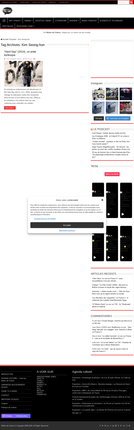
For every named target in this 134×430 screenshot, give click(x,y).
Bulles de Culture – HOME (4, 20)
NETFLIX (40, 391)
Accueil (5, 39)
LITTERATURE (61, 21)
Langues (4, 403)
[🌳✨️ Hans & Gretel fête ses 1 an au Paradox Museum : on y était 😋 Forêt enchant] (126, 243)
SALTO (39, 392)
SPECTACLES (7, 26)
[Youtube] (113, 425)
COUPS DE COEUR (39, 2)
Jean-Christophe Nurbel (13, 59)
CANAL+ (40, 381)
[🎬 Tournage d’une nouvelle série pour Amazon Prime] (98, 94)
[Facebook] (100, 425)
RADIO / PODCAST (89, 21)
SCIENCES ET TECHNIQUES (111, 21)
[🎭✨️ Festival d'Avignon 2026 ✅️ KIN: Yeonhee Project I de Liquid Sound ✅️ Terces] (112, 243)
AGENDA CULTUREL (9, 2)
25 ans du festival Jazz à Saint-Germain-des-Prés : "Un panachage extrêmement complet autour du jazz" (111, 154)
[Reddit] (116, 425)
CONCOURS (24, 2)
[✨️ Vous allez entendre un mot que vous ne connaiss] (126, 108)
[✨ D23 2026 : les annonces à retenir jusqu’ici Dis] (126, 94)
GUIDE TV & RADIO (9, 391)
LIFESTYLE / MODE (43, 21)
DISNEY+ (40, 383)
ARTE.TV (40, 379)
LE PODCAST (64, 2)
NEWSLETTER (7, 374)
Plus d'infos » (10, 108)
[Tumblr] (118, 425)
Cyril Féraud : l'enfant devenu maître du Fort (108, 133)
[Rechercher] (131, 2)
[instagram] (127, 425)
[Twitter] (102, 425)
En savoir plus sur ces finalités (45, 219)
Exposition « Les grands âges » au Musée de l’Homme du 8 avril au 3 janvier (101, 410)
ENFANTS (52, 2)
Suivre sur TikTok (112, 174)
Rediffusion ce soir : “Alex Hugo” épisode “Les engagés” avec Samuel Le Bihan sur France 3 (112, 329)
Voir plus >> (76, 413)
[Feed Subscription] (88, 45)
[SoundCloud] (123, 425)
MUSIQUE (73, 21)
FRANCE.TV (41, 385)
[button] (102, 200)
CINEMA (27, 21)
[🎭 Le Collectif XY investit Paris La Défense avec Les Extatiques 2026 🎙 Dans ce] (112, 200)
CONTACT (5, 395)
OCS (38, 389)
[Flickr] (110, 425)
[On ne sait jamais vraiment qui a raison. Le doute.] (112, 94)
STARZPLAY (42, 394)
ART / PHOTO (14, 21)
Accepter (67, 225)
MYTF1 (39, 387)
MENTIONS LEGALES (67, 230)
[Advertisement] (112, 59)
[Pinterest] (105, 425)
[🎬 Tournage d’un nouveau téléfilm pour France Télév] (98, 108)
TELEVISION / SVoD (24, 26)
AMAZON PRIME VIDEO (46, 377)
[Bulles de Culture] (8, 10)
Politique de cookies (9, 407)
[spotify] (129, 425)
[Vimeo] (121, 425)
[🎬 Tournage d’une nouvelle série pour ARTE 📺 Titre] (112, 108)
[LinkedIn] (108, 425)
